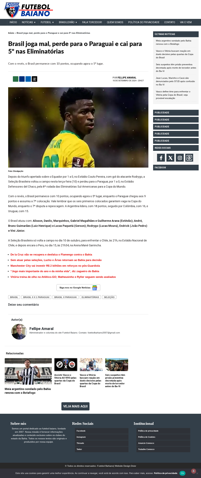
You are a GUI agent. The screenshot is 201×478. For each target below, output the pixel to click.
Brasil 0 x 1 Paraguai (36, 297)
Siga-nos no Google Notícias (75, 287)
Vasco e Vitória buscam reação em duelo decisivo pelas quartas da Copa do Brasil (174, 54)
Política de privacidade (148, 431)
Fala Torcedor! (92, 22)
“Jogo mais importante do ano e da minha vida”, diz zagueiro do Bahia (55, 271)
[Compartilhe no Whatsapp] (15, 79)
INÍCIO (13, 22)
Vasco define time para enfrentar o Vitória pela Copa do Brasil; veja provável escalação (173, 94)
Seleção (109, 297)
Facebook (81, 431)
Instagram (81, 437)
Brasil (14, 297)
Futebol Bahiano (105, 466)
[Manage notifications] (193, 471)
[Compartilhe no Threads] (34, 79)
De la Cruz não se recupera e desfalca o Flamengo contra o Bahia (51, 254)
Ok (182, 473)
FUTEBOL (46, 22)
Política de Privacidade (143, 22)
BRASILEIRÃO (66, 22)
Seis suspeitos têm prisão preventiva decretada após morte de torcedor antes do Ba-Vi (176, 67)
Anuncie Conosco (146, 443)
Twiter (79, 449)
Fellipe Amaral (127, 77)
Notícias (27, 22)
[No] (197, 473)
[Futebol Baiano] (28, 10)
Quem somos (115, 22)
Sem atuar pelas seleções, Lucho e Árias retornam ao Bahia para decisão (56, 260)
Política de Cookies (146, 437)
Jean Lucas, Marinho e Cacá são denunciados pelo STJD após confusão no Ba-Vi (175, 81)
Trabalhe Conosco (146, 449)
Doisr (133, 466)
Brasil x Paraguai (65, 297)
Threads (80, 443)
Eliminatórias (90, 297)
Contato (169, 22)
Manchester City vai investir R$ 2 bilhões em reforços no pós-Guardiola (55, 265)
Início (11, 33)
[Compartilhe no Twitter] (28, 79)
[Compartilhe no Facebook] (22, 79)
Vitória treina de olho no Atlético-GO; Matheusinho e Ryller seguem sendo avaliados (63, 276)
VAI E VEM (186, 22)
